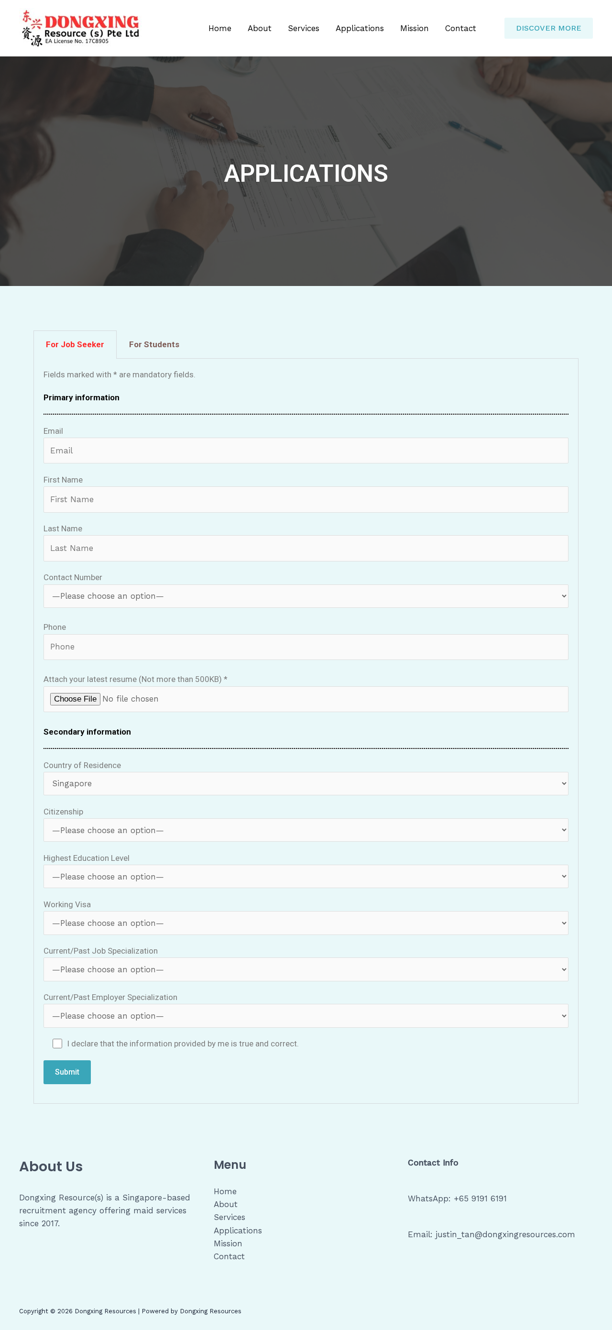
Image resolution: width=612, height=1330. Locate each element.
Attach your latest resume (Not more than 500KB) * (136, 679)
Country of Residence (82, 765)
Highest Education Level (87, 858)
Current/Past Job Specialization (101, 951)
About (260, 28)
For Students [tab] (154, 344)
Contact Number (73, 577)
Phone (55, 627)
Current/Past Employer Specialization (110, 997)
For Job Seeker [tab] (75, 344)
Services (303, 28)
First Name (63, 479)
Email (53, 431)
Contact (460, 28)
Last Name (63, 528)
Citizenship (63, 811)
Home (219, 28)
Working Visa (67, 904)
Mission (414, 28)
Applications (360, 28)
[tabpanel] (306, 731)
